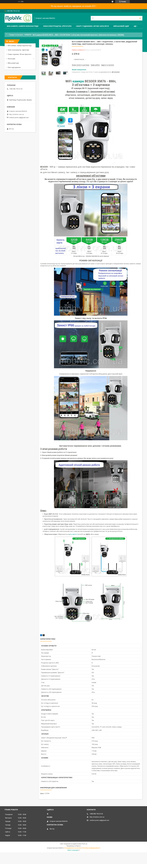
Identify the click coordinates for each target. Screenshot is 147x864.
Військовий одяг (121, 26)
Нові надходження (14, 67)
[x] (44, 635)
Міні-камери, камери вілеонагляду (23, 26)
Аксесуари (11, 59)
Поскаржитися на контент (73, 848)
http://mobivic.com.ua (16, 114)
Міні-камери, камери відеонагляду (20, 45)
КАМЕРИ (28, 35)
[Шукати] (140, 18)
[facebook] (41, 635)
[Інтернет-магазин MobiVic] (18, 18)
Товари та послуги (16, 35)
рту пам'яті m (74, 534)
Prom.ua (84, 844)
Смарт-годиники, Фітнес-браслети (19, 54)
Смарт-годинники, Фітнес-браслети (92, 26)
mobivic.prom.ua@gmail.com (19, 117)
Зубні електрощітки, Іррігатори (57, 26)
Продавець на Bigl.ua (74, 846)
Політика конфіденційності (91, 848)
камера (78, 81)
